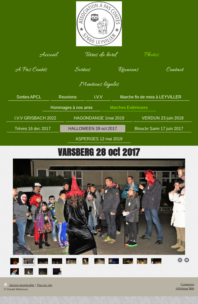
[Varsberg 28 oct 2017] (99, 207)
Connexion (187, 284)
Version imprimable (22, 285)
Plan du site (44, 285)
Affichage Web (185, 288)
